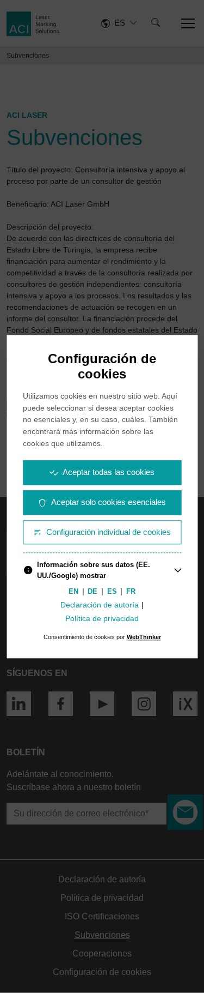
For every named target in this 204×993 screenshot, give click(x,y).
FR (130, 592)
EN (73, 592)
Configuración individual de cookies (108, 532)
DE (92, 592)
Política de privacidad (102, 619)
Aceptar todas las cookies (108, 472)
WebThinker (144, 637)
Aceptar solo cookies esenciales (108, 502)
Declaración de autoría (99, 605)
